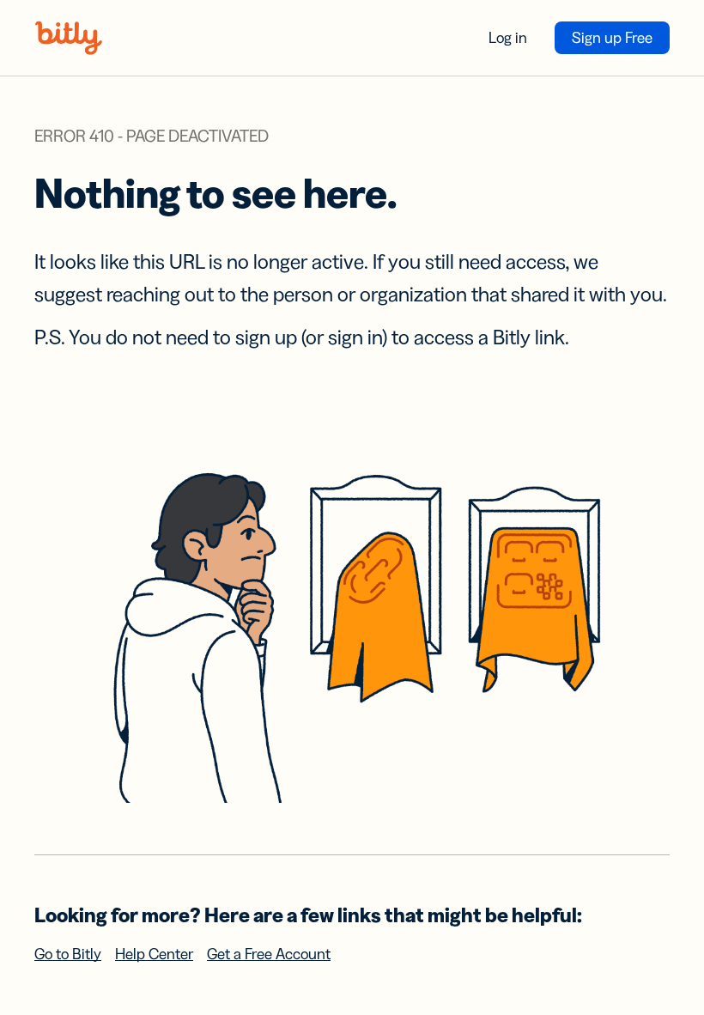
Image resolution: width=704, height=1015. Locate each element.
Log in (508, 37)
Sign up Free (612, 37)
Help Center (154, 954)
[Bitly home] (68, 38)
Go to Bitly (67, 954)
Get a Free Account (269, 954)
